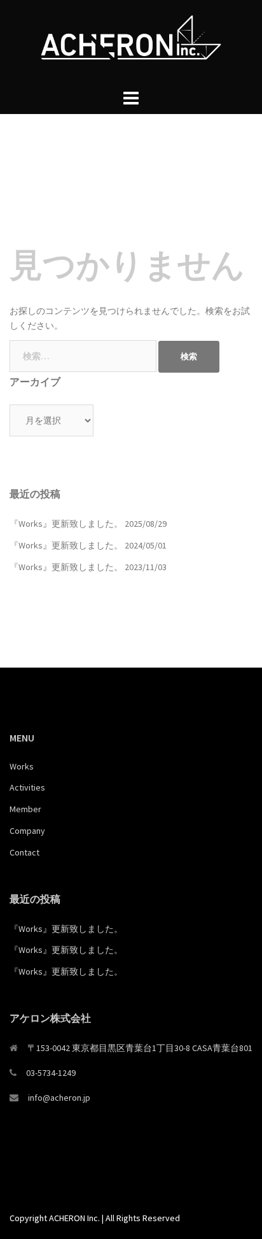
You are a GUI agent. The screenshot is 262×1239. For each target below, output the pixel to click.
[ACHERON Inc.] (131, 42)
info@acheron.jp (59, 1097)
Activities (27, 787)
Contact (24, 852)
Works (22, 766)
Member (25, 809)
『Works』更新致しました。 (66, 523)
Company (27, 830)
